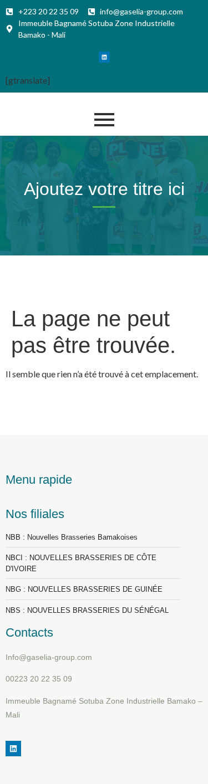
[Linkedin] (104, 57)
